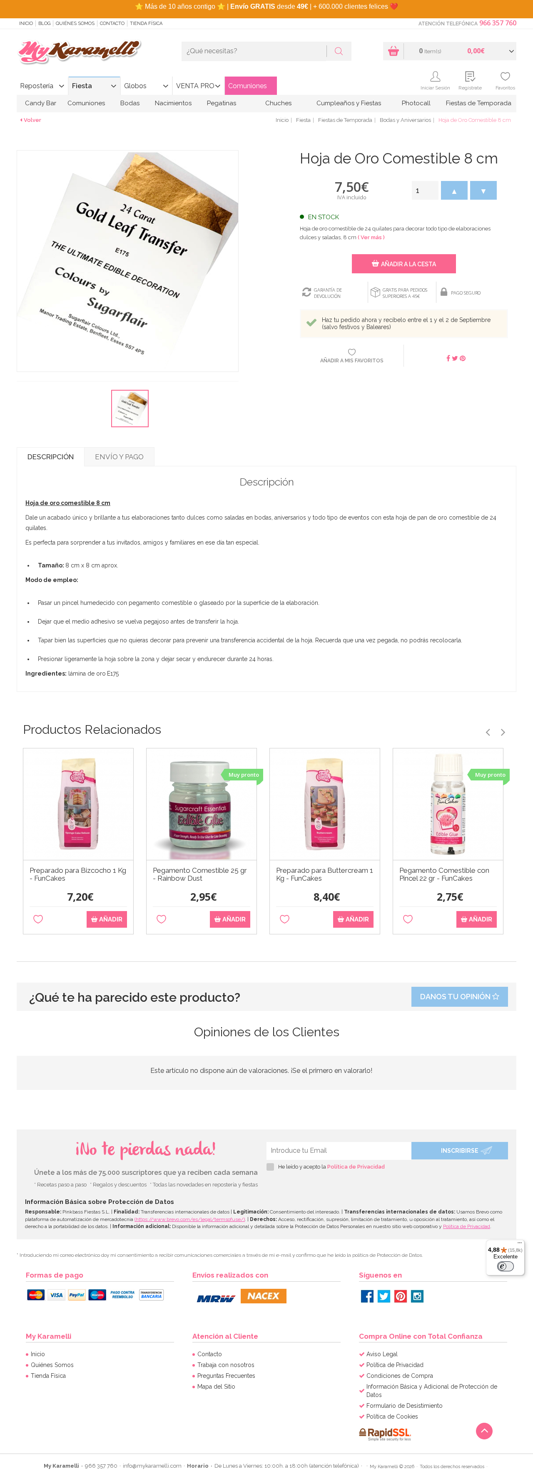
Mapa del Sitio (216, 1386)
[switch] (505, 1266)
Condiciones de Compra (399, 1375)
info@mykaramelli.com (152, 1466)
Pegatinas (221, 103)
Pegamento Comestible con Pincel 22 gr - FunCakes (444, 874)
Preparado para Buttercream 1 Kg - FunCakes (324, 874)
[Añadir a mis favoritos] (38, 919)
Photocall (416, 103)
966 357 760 (497, 22)
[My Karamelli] (79, 52)
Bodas (129, 103)
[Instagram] (417, 1296)
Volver (32, 120)
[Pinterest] (400, 1296)
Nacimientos (173, 103)
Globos (135, 86)
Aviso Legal (382, 1354)
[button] (454, 190)
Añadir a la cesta (408, 264)
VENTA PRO (195, 86)
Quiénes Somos (75, 23)
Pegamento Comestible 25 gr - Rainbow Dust (200, 874)
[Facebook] (367, 1296)
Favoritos (505, 88)
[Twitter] (383, 1296)
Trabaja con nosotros (225, 1365)
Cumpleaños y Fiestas (348, 103)
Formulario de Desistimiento (404, 1405)
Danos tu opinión (456, 996)
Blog (44, 23)
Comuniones (247, 86)
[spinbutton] (425, 190)
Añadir (109, 919)
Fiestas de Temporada (478, 103)
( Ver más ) (371, 237)
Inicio (26, 23)
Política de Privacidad (356, 1167)
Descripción (50, 457)
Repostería (36, 86)
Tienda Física (146, 23)
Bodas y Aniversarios (405, 120)
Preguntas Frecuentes (226, 1375)
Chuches (278, 103)
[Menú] (520, 1245)
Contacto (112, 23)
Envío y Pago (119, 457)
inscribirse (459, 1150)
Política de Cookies (392, 1416)
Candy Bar (40, 103)
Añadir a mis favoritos (352, 361)
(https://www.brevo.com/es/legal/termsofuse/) (189, 1219)
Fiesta (82, 86)
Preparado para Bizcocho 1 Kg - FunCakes (78, 874)
